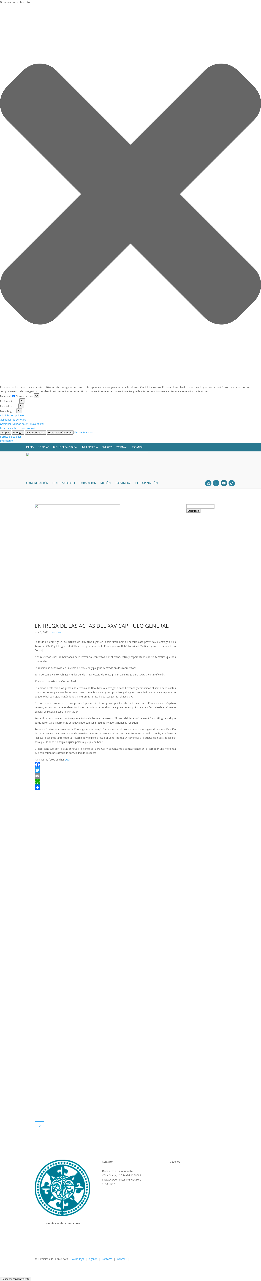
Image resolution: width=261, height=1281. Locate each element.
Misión (105, 483)
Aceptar (5, 432)
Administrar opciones (12, 415)
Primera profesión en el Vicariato (203, 972)
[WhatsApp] (105, 781)
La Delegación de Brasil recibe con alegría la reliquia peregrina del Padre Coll (205, 838)
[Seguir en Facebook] (216, 483)
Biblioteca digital (65, 447)
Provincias (123, 483)
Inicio (30, 447)
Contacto (107, 1259)
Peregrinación (146, 483)
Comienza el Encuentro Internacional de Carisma (201, 1039)
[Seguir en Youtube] (224, 483)
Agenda (93, 1259)
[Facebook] (105, 764)
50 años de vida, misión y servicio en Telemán (204, 908)
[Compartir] (105, 787)
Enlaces (107, 447)
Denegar (18, 432)
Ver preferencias (35, 432)
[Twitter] (105, 770)
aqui (67, 759)
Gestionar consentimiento (15, 1278)
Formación (88, 483)
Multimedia (90, 447)
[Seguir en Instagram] (208, 483)
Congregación (37, 483)
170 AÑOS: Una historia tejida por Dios (203, 626)
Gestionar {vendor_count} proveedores (22, 424)
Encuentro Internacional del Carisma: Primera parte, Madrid (203, 765)
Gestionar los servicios (13, 419)
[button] (130, 194)
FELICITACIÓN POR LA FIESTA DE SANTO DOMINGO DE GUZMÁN (205, 695)
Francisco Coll (64, 483)
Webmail (122, 447)
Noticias (43, 447)
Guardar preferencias (60, 432)
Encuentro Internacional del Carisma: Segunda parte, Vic (203, 558)
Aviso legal (78, 1259)
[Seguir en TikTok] (232, 483)
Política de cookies (10, 436)
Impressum (6, 440)
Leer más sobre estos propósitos (19, 428)
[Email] (105, 776)
